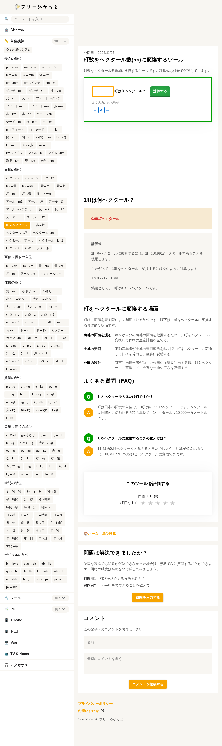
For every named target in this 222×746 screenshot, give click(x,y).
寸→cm (56, 90)
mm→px (42, 579)
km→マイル (14, 153)
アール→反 (56, 201)
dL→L (48, 338)
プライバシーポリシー (95, 704)
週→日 (25, 522)
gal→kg (41, 450)
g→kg (39, 386)
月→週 (25, 530)
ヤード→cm (44, 114)
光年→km (47, 160)
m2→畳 (11, 186)
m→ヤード (36, 129)
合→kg (10, 458)
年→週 (42, 538)
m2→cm (12, 265)
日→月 (57, 515)
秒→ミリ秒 (34, 491)
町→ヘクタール (16, 225)
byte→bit (30, 563)
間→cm (11, 137)
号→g (10, 394)
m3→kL (44, 361)
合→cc (10, 330)
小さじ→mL (51, 291)
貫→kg (10, 410)
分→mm (28, 75)
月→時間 (56, 522)
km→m (43, 145)
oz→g (53, 386)
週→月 (39, 522)
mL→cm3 (12, 322)
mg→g (10, 386)
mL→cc (30, 322)
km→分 (61, 137)
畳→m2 (46, 186)
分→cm (44, 75)
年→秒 (54, 530)
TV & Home (16, 654)
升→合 (10, 353)
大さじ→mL (35, 306)
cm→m (51, 82)
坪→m (10, 273)
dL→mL (33, 338)
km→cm (11, 145)
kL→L (60, 361)
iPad (11, 631)
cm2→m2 (12, 178)
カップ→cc (59, 330)
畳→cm (44, 265)
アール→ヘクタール (19, 209)
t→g (55, 410)
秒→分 (52, 491)
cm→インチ (32, 82)
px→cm (59, 579)
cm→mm (12, 82)
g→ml (58, 435)
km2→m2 (12, 248)
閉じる (58, 41)
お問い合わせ (88, 711)
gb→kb (46, 563)
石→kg (40, 458)
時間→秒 (12, 507)
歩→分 (26, 114)
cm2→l (11, 435)
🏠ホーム (91, 533)
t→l (37, 474)
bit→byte (12, 563)
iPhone (13, 620)
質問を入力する (148, 597)
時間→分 (30, 507)
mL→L (61, 322)
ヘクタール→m (51, 273)
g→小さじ (28, 435)
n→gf (50, 394)
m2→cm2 (31, 178)
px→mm (12, 587)
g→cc (44, 435)
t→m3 (49, 474)
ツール (12, 598)
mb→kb (11, 579)
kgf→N (53, 402)
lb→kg (36, 394)
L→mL (26, 345)
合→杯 (41, 330)
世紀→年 (12, 546)
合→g (56, 450)
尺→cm (11, 98)
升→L (25, 353)
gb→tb (27, 571)
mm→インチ (50, 67)
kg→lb (38, 402)
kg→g (25, 402)
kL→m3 (11, 369)
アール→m (27, 273)
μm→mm (12, 67)
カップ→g (13, 466)
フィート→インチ (48, 98)
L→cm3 (11, 345)
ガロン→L (41, 353)
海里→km (12, 160)
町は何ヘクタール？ (130, 91)
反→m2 (44, 209)
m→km (54, 129)
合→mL (26, 330)
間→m (26, 137)
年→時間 (12, 538)
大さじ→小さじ (43, 299)
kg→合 (10, 474)
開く (58, 598)
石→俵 (55, 458)
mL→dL (46, 322)
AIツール (14, 30)
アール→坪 (35, 201)
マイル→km (56, 153)
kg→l (62, 466)
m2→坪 (49, 178)
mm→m (11, 75)
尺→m (26, 98)
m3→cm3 (12, 361)
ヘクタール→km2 (51, 240)
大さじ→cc (13, 306)
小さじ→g (27, 443)
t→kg (9, 417)
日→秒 (10, 515)
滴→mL (11, 291)
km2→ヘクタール (37, 248)
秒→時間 (12, 499)
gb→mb (11, 571)
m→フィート (15, 129)
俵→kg (25, 410)
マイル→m (35, 153)
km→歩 (28, 145)
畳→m (58, 265)
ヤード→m (13, 121)
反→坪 (59, 209)
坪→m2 (11, 193)
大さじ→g (46, 443)
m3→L (29, 361)
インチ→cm (37, 90)
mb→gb (58, 571)
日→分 (25, 515)
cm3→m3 (47, 314)
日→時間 (41, 515)
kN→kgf (41, 410)
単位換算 (109, 533)
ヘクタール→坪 (16, 232)
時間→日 (47, 507)
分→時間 (44, 499)
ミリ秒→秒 (13, 491)
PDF (11, 609)
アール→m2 (14, 201)
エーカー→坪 (36, 217)
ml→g (10, 443)
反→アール (13, 217)
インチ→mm (14, 90)
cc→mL (54, 306)
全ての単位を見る (18, 50)
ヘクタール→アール (19, 240)
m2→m (28, 265)
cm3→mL (12, 314)
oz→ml (26, 450)
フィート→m (40, 106)
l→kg (39, 466)
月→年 (39, 530)
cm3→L (30, 314)
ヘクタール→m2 (44, 232)
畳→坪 (61, 186)
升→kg (25, 458)
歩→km (11, 114)
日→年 (10, 522)
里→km (30, 160)
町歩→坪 (39, 225)
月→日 (10, 530)
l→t (51, 466)
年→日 (28, 538)
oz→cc (10, 450)
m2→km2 (28, 186)
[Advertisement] (146, 736)
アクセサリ (16, 665)
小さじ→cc (29, 291)
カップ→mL (14, 338)
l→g (28, 466)
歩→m (58, 106)
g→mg (25, 386)
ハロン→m (43, 137)
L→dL (41, 345)
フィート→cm (15, 106)
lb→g (23, 394)
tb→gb (26, 579)
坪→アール (44, 193)
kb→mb (42, 571)
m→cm (47, 121)
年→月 (57, 538)
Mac (10, 642)
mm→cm (30, 67)
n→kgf (10, 402)
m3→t (25, 474)
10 (107, 109)
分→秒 (28, 499)
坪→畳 (26, 193)
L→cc (62, 338)
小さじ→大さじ (16, 299)
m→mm (31, 121)
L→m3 (55, 345)
